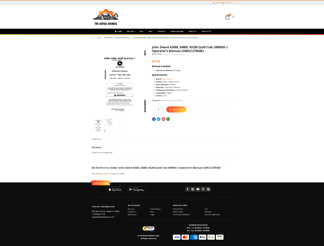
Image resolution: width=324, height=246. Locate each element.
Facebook (154, 119)
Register (228, 3)
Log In (218, 3)
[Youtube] (198, 189)
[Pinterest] (208, 189)
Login (152, 215)
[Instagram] (203, 189)
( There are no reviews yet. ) (174, 54)
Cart (206, 209)
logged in (106, 173)
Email (163, 119)
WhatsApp (168, 119)
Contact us (132, 212)
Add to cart (178, 109)
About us (131, 209)
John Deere (166, 79)
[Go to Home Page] (92, 37)
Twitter (159, 119)
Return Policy (178, 212)
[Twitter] (192, 189)
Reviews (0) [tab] (96, 139)
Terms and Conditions (181, 215)
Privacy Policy (178, 209)
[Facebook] (187, 189)
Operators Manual (176, 100)
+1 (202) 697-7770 (98, 214)
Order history (155, 209)
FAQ (151, 212)
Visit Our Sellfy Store (212, 215)
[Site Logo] (106, 16)
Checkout (208, 212)
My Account (132, 215)
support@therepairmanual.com (103, 217)
